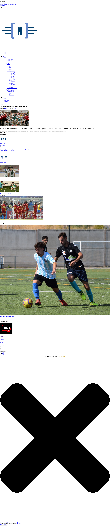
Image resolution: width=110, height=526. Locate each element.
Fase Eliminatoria (11, 68)
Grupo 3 (10, 67)
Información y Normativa (10, 90)
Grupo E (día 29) (13, 75)
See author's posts (2, 145)
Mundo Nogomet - (6, 108)
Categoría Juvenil (9, 62)
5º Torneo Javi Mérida (9, 89)
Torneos (5, 57)
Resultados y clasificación (10, 91)
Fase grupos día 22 (11, 83)
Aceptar (2, 523)
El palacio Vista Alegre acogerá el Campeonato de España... (8, 4)
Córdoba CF (2, 339)
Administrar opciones (3, 522)
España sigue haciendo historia (4, 221)
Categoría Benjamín (10, 59)
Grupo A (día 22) (13, 84)
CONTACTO (2, 336)
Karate (5, 99)
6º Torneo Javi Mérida (9, 63)
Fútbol (3, 51)
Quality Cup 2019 (8, 70)
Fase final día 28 (11, 82)
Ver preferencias (8, 523)
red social (17, 129)
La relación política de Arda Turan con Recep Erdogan (7, 3)
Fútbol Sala (3, 55)
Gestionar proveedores (16, 522)
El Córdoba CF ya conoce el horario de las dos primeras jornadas (9, 193)
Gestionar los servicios (9, 522)
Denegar (4, 523)
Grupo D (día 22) (13, 86)
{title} (1, 524)
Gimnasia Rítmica (6, 100)
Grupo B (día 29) (13, 73)
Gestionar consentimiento (4, 525)
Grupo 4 (10, 94)
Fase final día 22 (11, 87)
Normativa (8, 64)
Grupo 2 (10, 66)
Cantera (3, 56)
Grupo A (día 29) (13, 72)
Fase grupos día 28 (11, 80)
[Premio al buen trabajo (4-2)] (9, 176)
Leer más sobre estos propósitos (23, 522)
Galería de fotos (9, 58)
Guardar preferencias (13, 523)
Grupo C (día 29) (13, 74)
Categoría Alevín (9, 60)
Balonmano (3, 96)
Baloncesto (3, 97)
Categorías (1, 321)
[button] (55, 438)
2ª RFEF (5, 52)
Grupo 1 (10, 65)
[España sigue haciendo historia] (21, 220)
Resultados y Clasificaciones (11, 71)
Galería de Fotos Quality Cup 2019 (12, 88)
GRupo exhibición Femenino (13, 79)
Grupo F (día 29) (13, 76)
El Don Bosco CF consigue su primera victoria (7, 316)
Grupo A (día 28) (13, 81)
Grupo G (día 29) (13, 77)
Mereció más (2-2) (2, 5)
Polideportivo (4, 98)
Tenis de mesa (6, 101)
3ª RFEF (5, 53)
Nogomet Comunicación (60, 356)
